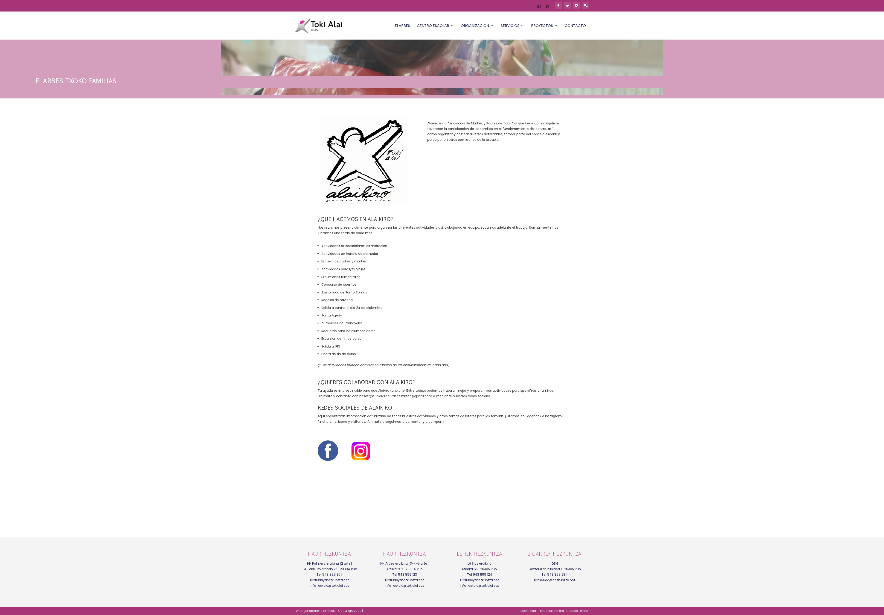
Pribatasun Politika (551, 611)
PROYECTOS (542, 26)
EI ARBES (402, 26)
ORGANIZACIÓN (475, 26)
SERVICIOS (510, 26)
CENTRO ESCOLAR (433, 26)
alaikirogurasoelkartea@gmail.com (404, 396)
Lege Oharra (528, 611)
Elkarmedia (328, 611)
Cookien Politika (577, 611)
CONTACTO (575, 26)
